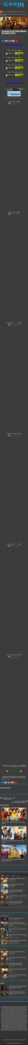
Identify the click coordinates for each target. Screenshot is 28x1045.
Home (2, 14)
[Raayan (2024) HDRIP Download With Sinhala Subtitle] (4, 936)
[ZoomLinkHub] (14, 4)
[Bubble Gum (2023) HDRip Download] (4, 919)
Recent (2, 875)
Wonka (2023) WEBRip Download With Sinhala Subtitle (18, 801)
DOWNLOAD (14, 771)
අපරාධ (7, 36)
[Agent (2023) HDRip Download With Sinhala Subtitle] (4, 930)
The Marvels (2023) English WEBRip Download (9, 798)
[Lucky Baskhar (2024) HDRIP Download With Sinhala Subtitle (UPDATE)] (4, 942)
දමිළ (20, 36)
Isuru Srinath (5, 35)
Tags (18, 875)
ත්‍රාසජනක (17, 36)
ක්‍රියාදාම (13, 36)
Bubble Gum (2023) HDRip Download (16, 918)
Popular (7, 875)
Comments (13, 875)
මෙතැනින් (4, 777)
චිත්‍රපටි (5, 14)
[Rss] (14, 1041)
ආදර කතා (10, 36)
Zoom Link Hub (10, 1039)
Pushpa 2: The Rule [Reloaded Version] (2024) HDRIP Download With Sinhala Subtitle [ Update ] (18, 924)
